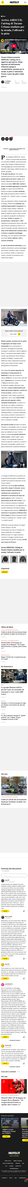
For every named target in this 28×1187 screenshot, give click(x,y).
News (3, 16)
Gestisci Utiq (18, 1166)
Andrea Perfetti (8, 82)
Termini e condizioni (17, 1160)
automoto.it (4, 1177)
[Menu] (25, 2)
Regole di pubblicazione (8, 1163)
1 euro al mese (13, 334)
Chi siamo (11, 1166)
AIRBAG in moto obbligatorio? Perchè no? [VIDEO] (9, 1131)
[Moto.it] (14, 2)
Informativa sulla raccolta (6, 1182)
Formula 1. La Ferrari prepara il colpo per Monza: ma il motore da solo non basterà (13, 705)
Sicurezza (5, 1127)
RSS (6, 1166)
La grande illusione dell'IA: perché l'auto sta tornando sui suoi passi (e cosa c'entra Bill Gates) (12, 690)
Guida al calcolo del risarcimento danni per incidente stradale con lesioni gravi (14, 633)
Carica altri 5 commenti (8, 1071)
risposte (17, 1040)
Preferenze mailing (14, 1168)
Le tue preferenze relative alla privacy (10, 1184)
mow (16, 1177)
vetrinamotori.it (22, 1177)
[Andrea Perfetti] (2, 82)
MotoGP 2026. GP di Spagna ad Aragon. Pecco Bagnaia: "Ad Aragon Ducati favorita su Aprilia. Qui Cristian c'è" (13, 645)
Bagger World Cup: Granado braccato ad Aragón (13, 658)
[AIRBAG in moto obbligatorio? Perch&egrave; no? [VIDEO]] (10, 1123)
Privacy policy (8, 1160)
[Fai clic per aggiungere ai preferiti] (7, 139)
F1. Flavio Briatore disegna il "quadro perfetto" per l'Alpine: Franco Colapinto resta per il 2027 (13, 717)
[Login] (2, 2)
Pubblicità (18, 1163)
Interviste (4, 572)
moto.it (11, 1177)
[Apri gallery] (5, 559)
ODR (23, 1163)
